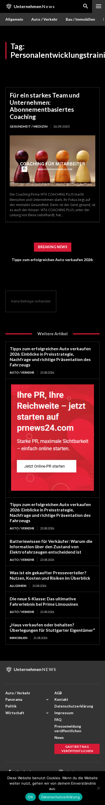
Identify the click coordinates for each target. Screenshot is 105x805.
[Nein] (98, 788)
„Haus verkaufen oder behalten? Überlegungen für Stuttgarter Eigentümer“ (52, 627)
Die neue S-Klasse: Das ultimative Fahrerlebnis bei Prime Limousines (44, 601)
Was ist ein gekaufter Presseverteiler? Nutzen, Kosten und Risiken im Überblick (50, 575)
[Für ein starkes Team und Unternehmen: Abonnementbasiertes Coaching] (52, 161)
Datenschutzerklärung (60, 797)
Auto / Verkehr (22, 372)
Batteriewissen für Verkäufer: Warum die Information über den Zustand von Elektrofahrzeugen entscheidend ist (51, 546)
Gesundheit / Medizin (28, 126)
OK (30, 797)
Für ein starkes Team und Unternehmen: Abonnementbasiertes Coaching (44, 105)
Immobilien (18, 638)
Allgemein (18, 585)
